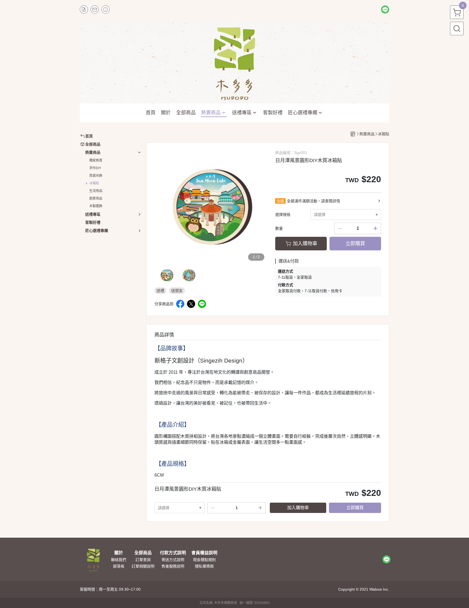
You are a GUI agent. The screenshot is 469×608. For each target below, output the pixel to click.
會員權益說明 (204, 553)
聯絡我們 (118, 560)
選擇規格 (282, 214)
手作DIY (95, 168)
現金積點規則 (204, 560)
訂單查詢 (143, 560)
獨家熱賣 (95, 160)
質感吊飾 (95, 176)
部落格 (118, 566)
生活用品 (95, 191)
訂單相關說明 (143, 566)
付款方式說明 (173, 553)
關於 (118, 553)
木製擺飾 (95, 206)
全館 (280, 201)
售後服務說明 (172, 566)
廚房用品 (95, 198)
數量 (279, 228)
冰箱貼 (94, 183)
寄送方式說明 (172, 560)
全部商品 (143, 553)
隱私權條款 (204, 566)
